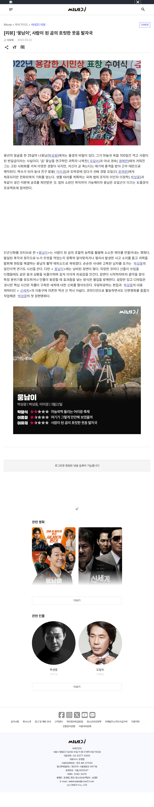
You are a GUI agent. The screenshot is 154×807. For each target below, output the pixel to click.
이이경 (60, 172)
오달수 (94, 161)
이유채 (10, 40)
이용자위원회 (85, 726)
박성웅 (52, 155)
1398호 (145, 24)
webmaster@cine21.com (81, 781)
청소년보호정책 (94, 721)
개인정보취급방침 (74, 721)
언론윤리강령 (69, 726)
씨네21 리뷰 (38, 24)
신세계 (24, 290)
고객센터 (58, 721)
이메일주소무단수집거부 (116, 721)
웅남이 (43, 253)
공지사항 (15, 721)
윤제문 (122, 172)
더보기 (77, 600)
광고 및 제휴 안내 (43, 721)
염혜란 (123, 161)
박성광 (22, 296)
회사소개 (27, 721)
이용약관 (135, 721)
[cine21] (77, 9)
